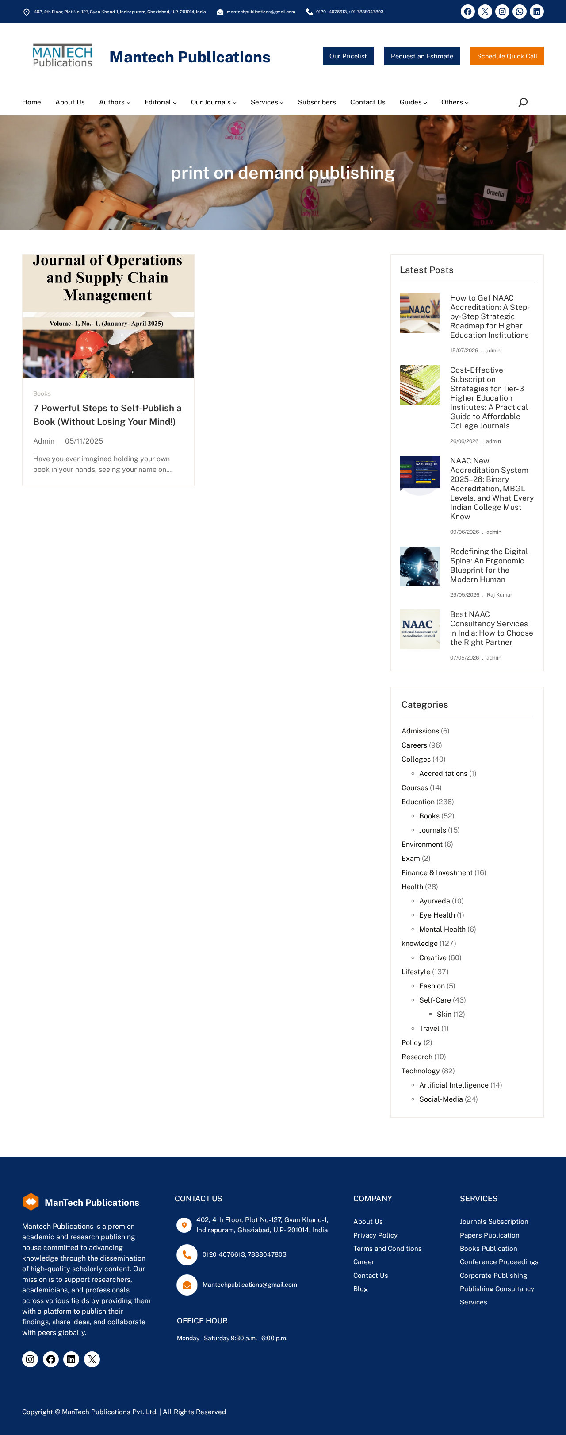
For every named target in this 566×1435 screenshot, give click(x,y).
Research (417, 1057)
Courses (415, 787)
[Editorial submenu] (175, 102)
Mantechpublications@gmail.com (250, 1284)
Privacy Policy (375, 1235)
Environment (422, 844)
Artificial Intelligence (454, 1085)
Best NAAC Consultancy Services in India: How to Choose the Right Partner (491, 628)
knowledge (420, 943)
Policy (412, 1042)
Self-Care (435, 1000)
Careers (414, 745)
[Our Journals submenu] (235, 102)
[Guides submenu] (425, 102)
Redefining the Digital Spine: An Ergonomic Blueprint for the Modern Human (489, 565)
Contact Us (370, 1275)
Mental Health (442, 929)
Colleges (416, 759)
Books (42, 393)
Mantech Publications (190, 57)
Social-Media (441, 1099)
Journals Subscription (494, 1221)
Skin (444, 1014)
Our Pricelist (348, 56)
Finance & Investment (437, 872)
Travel (429, 1028)
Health (412, 887)
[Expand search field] (525, 102)
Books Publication (488, 1248)
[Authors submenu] (128, 102)
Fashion (432, 986)
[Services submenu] (281, 102)
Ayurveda (434, 901)
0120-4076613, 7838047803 (245, 1254)
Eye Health (437, 915)
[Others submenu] (467, 102)
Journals (432, 830)
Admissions (420, 731)
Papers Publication (490, 1235)
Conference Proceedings (499, 1261)
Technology (421, 1071)
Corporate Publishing (493, 1275)
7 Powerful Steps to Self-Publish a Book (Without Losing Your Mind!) (107, 414)
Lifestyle (416, 972)
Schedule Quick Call (507, 56)
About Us (368, 1221)
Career (364, 1261)
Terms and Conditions (387, 1248)
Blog (360, 1288)
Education (418, 802)
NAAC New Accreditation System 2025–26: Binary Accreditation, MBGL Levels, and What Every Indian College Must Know (492, 488)
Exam (411, 858)
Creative (433, 957)
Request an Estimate (422, 56)
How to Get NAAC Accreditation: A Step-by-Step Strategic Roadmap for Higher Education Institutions (490, 316)
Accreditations (443, 773)
